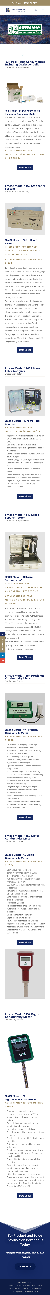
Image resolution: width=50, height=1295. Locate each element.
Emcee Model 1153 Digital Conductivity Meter (22, 837)
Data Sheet (25, 167)
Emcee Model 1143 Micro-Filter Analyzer (22, 369)
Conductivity (10, 681)
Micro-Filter (17, 374)
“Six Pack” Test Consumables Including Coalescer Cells (25, 63)
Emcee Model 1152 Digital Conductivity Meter (22, 1015)
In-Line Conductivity (20, 191)
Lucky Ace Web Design (30, 1292)
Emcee (8, 67)
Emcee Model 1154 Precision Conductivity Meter (24, 677)
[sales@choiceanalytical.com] (2, 660)
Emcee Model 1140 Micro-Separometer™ (22, 516)
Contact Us (25, 1266)
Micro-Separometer (20, 67)
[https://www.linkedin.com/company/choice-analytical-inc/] (2, 655)
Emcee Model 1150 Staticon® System (25, 187)
